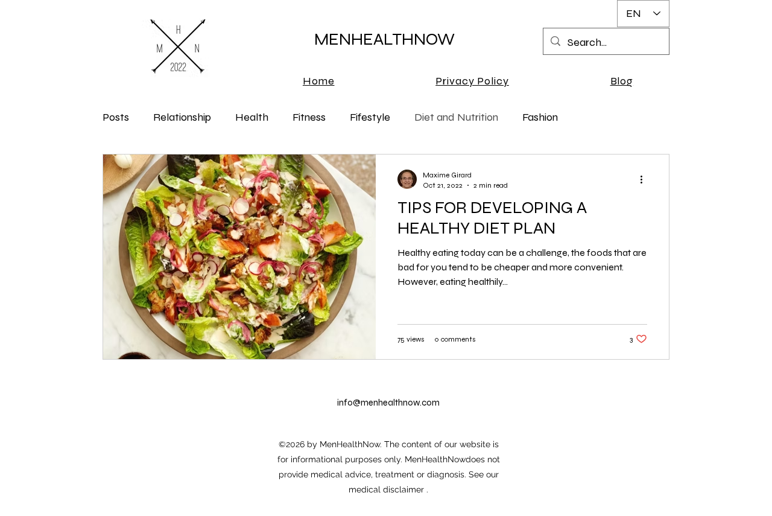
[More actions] (645, 179)
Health (251, 117)
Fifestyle (370, 117)
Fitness (309, 117)
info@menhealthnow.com (388, 402)
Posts (116, 117)
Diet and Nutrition (456, 117)
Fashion (540, 117)
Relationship (182, 117)
